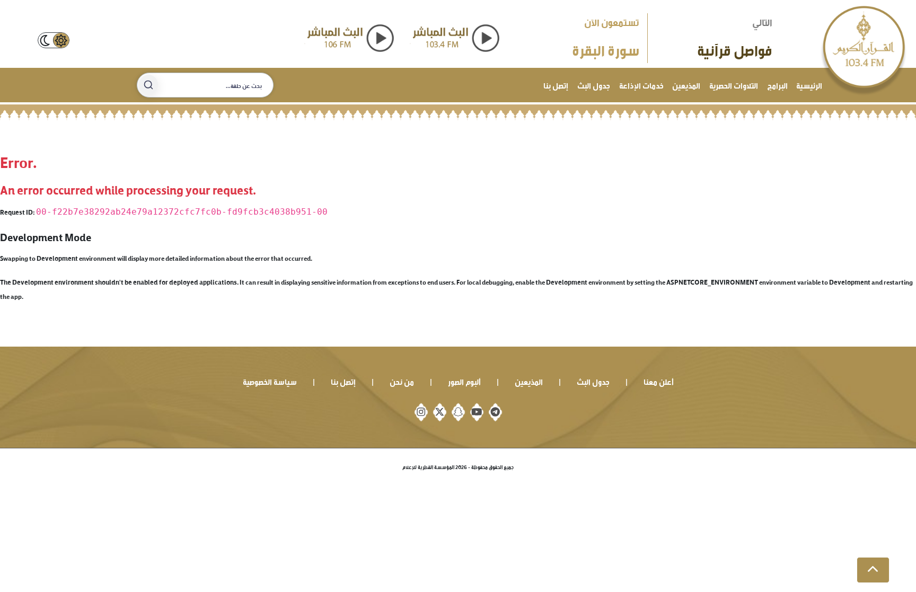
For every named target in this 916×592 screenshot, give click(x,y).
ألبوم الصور (464, 380)
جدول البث (593, 84)
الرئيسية (809, 84)
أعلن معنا (659, 380)
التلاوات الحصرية (733, 84)
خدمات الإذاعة (641, 84)
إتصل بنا (555, 84)
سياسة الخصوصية (270, 380)
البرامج (777, 84)
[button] (873, 570)
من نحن (402, 380)
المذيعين (686, 84)
